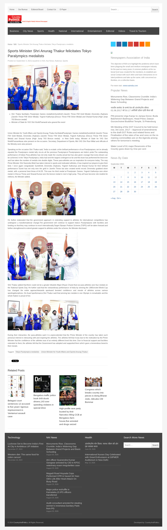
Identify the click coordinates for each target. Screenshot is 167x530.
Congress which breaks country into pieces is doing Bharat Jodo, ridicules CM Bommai (96, 395)
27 (114, 192)
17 (142, 182)
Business (14, 31)
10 (142, 177)
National (63, 31)
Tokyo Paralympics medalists (27, 352)
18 (149, 182)
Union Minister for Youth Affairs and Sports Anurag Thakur (64, 352)
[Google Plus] (130, 44)
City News (28, 31)
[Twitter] (113, 44)
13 (114, 182)
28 (121, 192)
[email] (142, 44)
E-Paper (63, 9)
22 (128, 187)
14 (121, 182)
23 (135, 187)
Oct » (119, 198)
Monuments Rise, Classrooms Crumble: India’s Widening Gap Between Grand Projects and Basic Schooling (134, 99)
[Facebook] (119, 44)
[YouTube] (136, 44)
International (77, 31)
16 (135, 182)
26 (156, 187)
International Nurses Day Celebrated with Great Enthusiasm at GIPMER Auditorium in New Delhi (103, 457)
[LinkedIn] (124, 44)
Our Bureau (22, 9)
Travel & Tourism (137, 31)
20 (114, 187)
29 (128, 192)
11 (149, 177)
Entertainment (95, 31)
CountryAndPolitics (21, 522)
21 (121, 187)
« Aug (113, 198)
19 (156, 182)
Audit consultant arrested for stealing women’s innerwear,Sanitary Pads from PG (64, 506)
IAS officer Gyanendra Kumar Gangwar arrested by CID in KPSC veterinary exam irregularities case (63, 463)
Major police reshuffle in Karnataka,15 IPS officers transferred (58, 492)
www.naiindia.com (130, 86)
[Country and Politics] (28, 19)
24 (142, 187)
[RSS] (147, 44)
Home (12, 9)
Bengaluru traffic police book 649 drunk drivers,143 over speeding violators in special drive (45, 401)
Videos (121, 31)
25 (149, 187)
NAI (15, 44)
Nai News (50, 61)
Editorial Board (37, 9)
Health (51, 31)
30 (135, 192)
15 (128, 182)
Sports (40, 31)
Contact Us (51, 9)
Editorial (110, 31)
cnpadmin (36, 61)
